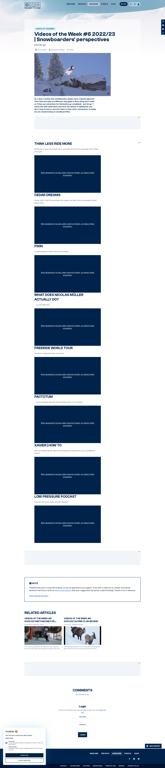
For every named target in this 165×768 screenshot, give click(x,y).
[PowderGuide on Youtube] (163, 29)
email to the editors (63, 590)
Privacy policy (133, 766)
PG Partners (75, 766)
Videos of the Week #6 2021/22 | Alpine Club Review (81, 620)
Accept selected (24, 760)
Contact (63, 766)
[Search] (134, 4)
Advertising (97, 766)
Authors (86, 766)
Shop (113, 4)
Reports (82, 4)
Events (104, 4)
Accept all (24, 755)
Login (82, 735)
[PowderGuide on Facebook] (163, 21)
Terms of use (110, 766)
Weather (71, 4)
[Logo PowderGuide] (32, 5)
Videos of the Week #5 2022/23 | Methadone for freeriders (39, 621)
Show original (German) (38, 595)
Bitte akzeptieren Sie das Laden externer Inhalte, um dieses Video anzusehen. (67, 174)
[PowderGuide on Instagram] (163, 25)
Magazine (93, 4)
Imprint (122, 766)
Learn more (9, 738)
